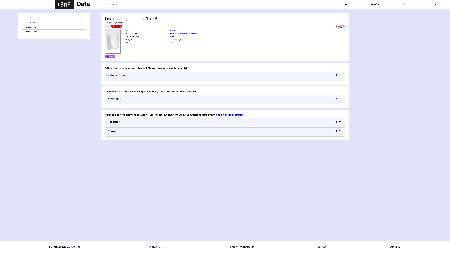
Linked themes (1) (30, 27)
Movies (111, 57)
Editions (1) (28, 18)
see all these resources (230, 115)
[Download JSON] (344, 27)
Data (83, 4)
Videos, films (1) (31, 23)
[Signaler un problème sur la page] (156, 19)
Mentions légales (157, 247)
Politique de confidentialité (241, 247)
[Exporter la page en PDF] (337, 27)
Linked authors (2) (30, 32)
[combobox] (225, 4)
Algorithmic (116, 26)
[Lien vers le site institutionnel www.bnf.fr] (64, 4)
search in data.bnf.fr (110, 4)
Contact (322, 247)
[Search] (346, 4)
